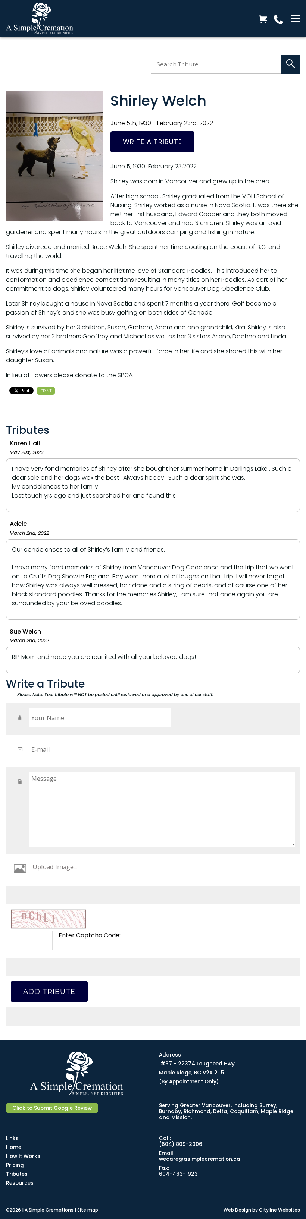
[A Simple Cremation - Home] (45, 18)
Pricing (15, 1165)
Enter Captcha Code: (90, 935)
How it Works (23, 1156)
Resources (20, 1183)
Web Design (237, 1210)
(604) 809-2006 (180, 1144)
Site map (87, 1210)
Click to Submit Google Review (52, 1108)
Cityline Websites (279, 1210)
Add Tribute (49, 991)
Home (13, 1147)
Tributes (17, 1174)
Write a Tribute (152, 141)
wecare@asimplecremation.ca (199, 1159)
